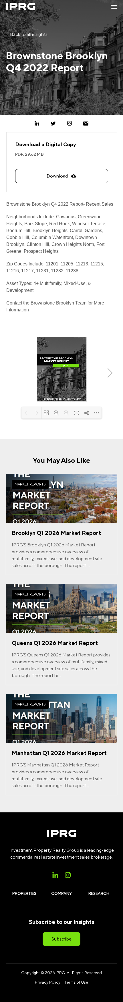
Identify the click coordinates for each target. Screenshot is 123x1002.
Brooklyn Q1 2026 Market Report (56, 532)
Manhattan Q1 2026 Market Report (59, 752)
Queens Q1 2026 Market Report (55, 642)
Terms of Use (76, 982)
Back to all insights (28, 34)
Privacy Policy (47, 982)
